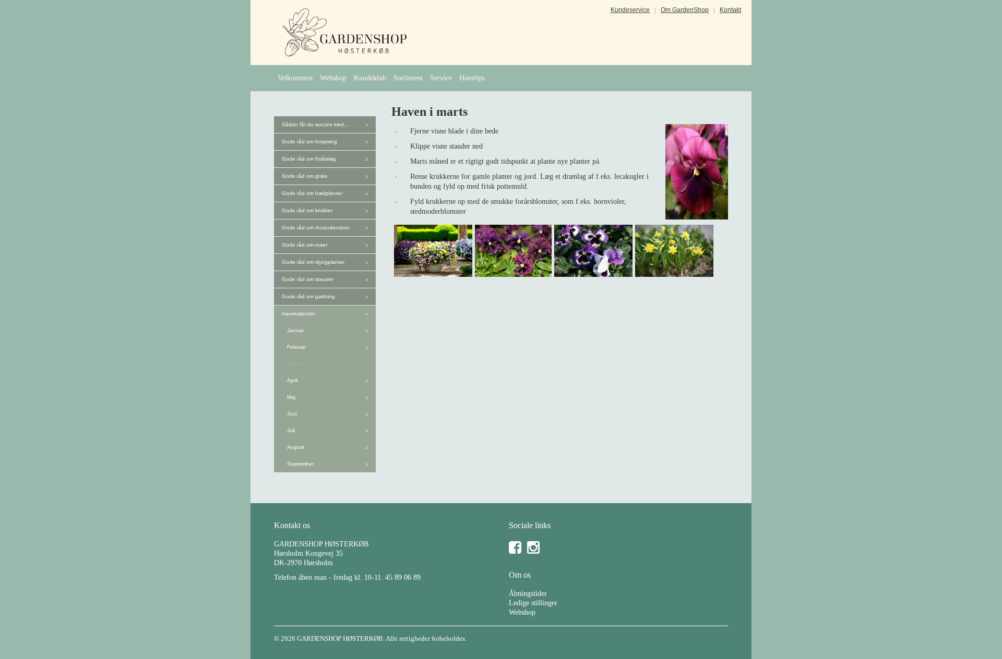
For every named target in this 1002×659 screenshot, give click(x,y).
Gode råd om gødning (308, 296)
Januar (295, 330)
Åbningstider (528, 593)
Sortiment (408, 78)
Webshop (333, 78)
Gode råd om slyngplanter (313, 262)
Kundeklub (370, 78)
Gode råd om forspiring (309, 141)
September (300, 464)
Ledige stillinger (533, 603)
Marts (293, 364)
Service (441, 78)
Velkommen (295, 78)
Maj (291, 397)
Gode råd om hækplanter (312, 193)
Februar (296, 347)
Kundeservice (630, 10)
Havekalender (298, 313)
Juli (291, 430)
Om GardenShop (685, 10)
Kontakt (730, 10)
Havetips (472, 78)
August (295, 447)
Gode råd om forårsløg (309, 159)
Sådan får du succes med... (315, 124)
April (292, 380)
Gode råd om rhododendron (316, 227)
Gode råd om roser (304, 245)
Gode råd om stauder (307, 279)
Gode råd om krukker (307, 210)
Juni (292, 414)
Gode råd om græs (304, 176)
